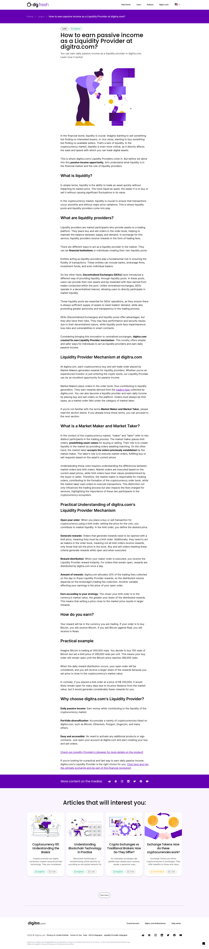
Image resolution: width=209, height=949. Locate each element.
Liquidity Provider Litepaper (115, 935)
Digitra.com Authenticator (155, 923)
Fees (85, 935)
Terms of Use (76, 935)
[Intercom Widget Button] (204, 944)
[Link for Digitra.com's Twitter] (134, 781)
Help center (176, 923)
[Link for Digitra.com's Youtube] (147, 781)
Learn (139, 5)
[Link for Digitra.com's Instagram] (122, 781)
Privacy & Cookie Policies (58, 935)
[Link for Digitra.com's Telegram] (116, 781)
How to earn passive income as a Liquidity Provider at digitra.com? (87, 16)
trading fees (123, 389)
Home (30, 16)
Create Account (133, 923)
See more (104, 895)
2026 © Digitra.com (36, 935)
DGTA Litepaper (95, 935)
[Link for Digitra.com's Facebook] (141, 781)
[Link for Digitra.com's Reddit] (109, 781)
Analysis (150, 5)
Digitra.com (163, 5)
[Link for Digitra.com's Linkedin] (128, 781)
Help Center (126, 5)
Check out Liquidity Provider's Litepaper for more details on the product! (101, 752)
